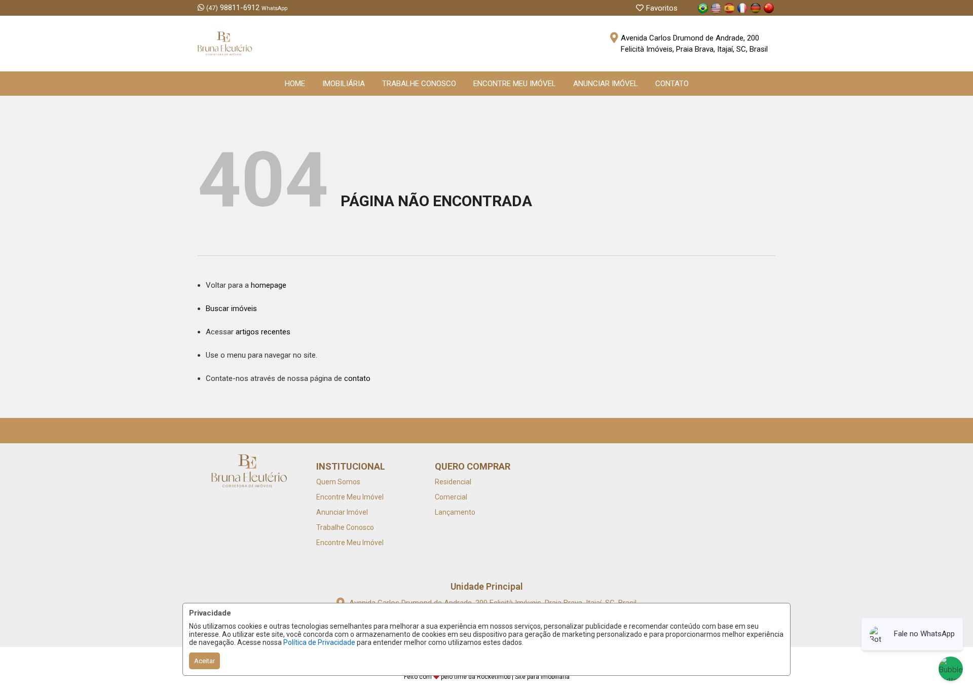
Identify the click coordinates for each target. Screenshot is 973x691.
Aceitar (204, 661)
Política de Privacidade (319, 642)
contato (357, 378)
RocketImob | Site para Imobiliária (523, 676)
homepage (268, 285)
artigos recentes (263, 331)
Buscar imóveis (231, 308)
